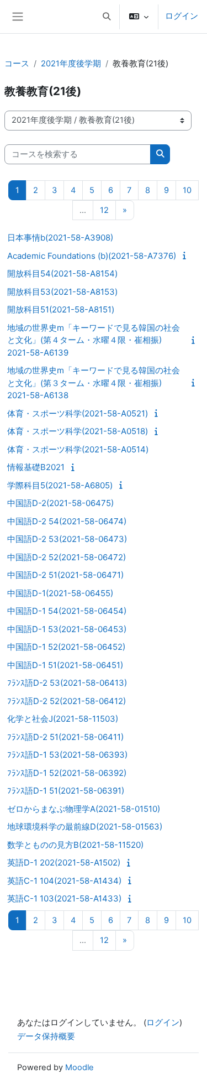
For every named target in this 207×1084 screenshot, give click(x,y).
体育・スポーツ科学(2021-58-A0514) (77, 449)
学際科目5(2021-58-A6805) (60, 485)
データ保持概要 (46, 1036)
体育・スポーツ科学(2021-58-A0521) (77, 413)
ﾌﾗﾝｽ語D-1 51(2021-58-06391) (65, 790)
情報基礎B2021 (36, 467)
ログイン (181, 16)
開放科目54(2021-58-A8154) (62, 273)
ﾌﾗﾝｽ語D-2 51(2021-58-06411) (65, 737)
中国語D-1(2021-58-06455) (60, 593)
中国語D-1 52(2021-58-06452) (66, 647)
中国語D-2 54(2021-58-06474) (66, 521)
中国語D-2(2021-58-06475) (60, 503)
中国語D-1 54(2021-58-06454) (66, 611)
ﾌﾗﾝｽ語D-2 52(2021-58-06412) (66, 701)
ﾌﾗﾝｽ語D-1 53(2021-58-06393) (67, 754)
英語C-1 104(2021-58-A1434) (64, 880)
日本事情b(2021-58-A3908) (60, 237)
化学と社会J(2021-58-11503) (62, 718)
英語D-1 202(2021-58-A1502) (63, 862)
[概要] (186, 255)
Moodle (79, 1067)
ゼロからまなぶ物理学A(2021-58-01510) (83, 809)
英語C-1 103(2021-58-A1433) (64, 898)
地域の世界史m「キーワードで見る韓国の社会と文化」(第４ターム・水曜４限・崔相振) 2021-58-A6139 (93, 340)
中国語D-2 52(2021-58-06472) (66, 557)
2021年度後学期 (71, 64)
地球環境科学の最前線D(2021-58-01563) (84, 826)
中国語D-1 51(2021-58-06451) (65, 665)
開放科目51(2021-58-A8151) (60, 309)
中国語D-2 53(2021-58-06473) (67, 539)
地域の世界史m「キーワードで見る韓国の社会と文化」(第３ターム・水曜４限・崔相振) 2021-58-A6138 (93, 382)
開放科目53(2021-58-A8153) (62, 291)
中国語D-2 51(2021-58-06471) (65, 575)
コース (16, 64)
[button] (106, 16)
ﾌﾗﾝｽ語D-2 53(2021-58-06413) (67, 683)
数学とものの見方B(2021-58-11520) (75, 845)
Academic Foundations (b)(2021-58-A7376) (91, 256)
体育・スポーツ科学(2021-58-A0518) (77, 431)
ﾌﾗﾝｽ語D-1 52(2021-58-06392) (66, 773)
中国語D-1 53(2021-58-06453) (66, 629)
